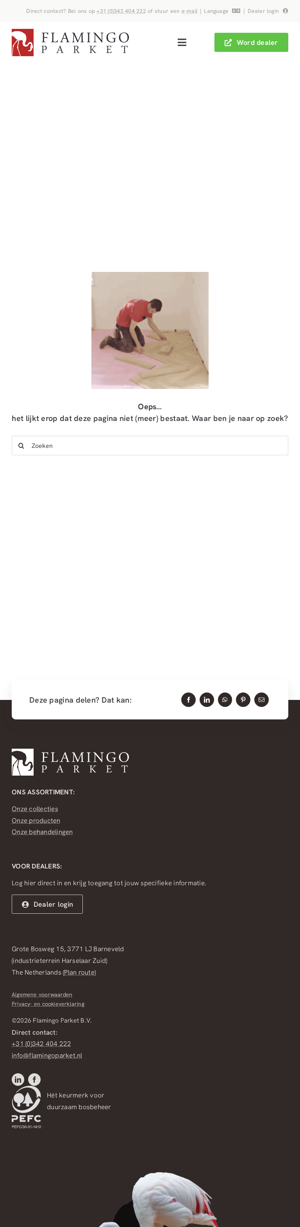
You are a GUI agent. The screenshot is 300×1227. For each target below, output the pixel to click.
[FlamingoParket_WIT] (70, 752)
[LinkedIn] (207, 700)
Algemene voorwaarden (42, 994)
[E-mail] (261, 700)
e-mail (190, 10)
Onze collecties (35, 808)
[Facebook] (188, 700)
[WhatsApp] (225, 700)
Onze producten (36, 820)
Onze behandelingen (42, 831)
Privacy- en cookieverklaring (48, 1003)
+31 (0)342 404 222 (121, 10)
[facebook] (34, 1079)
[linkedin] (18, 1079)
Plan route (79, 972)
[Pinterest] (243, 700)
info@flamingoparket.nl (47, 1055)
